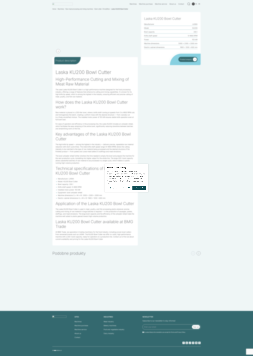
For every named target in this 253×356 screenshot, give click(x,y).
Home (54, 9)
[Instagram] (193, 343)
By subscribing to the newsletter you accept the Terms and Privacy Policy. (164, 332)
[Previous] (193, 253)
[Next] (58, 51)
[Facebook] (183, 343)
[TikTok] (190, 343)
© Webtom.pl (57, 350)
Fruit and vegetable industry (114, 329)
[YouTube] (196, 343)
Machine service (161, 4)
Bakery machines (110, 326)
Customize (113, 188)
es (199, 4)
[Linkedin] (187, 343)
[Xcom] (199, 343)
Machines (133, 4)
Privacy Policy (112, 181)
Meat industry (109, 322)
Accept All (139, 188)
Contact (181, 4)
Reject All (126, 188)
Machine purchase (146, 4)
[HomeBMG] (62, 4)
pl (196, 4)
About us (172, 4)
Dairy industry (109, 333)
